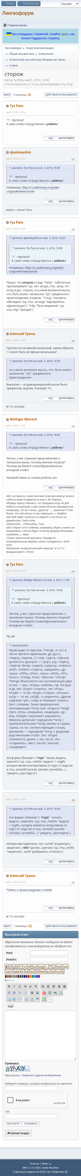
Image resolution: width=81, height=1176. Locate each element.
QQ (50, 138)
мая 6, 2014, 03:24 (15, 882)
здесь (65, 34)
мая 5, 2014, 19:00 (15, 799)
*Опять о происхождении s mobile (29, 890)
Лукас (61, 59)
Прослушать (12, 1075)
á (5, 980)
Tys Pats (16, 105)
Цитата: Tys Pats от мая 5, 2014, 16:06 (36, 168)
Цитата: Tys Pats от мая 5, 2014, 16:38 (36, 361)
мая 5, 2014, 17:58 (15, 425)
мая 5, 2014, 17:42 (15, 340)
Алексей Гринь (23, 333)
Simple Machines (50, 1167)
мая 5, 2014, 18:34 (15, 570)
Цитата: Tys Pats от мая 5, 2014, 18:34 (36, 809)
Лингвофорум (18, 13)
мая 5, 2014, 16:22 (15, 158)
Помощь (34, 1163)
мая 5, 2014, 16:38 (15, 228)
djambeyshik (20, 152)
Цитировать (66, 138)
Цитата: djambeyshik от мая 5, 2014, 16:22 (38, 238)
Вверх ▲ (47, 1163)
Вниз (7, 94)
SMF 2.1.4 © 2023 (31, 1167)
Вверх (7, 926)
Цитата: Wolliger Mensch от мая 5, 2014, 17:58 (40, 580)
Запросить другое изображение (41, 1075)
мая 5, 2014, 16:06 (15, 112)
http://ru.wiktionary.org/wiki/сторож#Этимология (32, 189)
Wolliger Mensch (23, 419)
